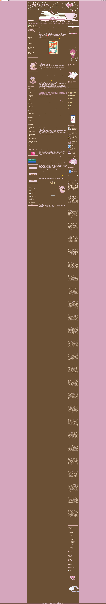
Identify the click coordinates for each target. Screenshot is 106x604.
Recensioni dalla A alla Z (35, 23)
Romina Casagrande (74, 488)
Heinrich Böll (73, 293)
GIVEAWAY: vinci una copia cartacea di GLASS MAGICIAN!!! (74, 142)
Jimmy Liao (71, 419)
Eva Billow (72, 287)
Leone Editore (31, 117)
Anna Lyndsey (73, 341)
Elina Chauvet (73, 373)
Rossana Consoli (75, 490)
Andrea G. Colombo (71, 277)
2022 (70, 550)
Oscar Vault (70, 243)
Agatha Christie (70, 247)
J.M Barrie (76, 411)
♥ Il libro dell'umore (31, 47)
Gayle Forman (75, 290)
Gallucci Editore (31, 139)
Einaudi (69, 223)
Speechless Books (74, 228)
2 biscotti (72, 201)
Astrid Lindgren (70, 249)
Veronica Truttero (74, 274)
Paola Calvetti (70, 313)
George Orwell (70, 291)
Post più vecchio (64, 227)
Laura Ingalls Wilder (75, 302)
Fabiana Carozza (70, 384)
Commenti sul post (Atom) (54, 230)
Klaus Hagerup (74, 433)
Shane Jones (76, 499)
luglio (71, 544)
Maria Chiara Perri (71, 307)
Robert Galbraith (73, 315)
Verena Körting (75, 515)
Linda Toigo (73, 304)
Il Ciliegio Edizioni (76, 407)
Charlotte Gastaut (72, 358)
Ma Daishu (76, 444)
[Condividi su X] (53, 195)
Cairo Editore (31, 124)
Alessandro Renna (73, 330)
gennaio (71, 548)
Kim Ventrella (75, 431)
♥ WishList (29, 49)
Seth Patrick (72, 499)
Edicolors (30, 135)
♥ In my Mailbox (30, 43)
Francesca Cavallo (71, 288)
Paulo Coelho (75, 473)
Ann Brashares (75, 340)
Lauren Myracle (75, 437)
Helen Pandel (73, 405)
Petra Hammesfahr (70, 476)
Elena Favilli (73, 372)
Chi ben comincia (73, 188)
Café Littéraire (55, 23)
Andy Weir (72, 339)
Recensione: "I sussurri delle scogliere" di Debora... (72, 538)
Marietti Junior (51, 197)
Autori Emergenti (45, 23)
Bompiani (30, 93)
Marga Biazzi (70, 306)
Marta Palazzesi (73, 308)
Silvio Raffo (72, 501)
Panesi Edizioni (70, 269)
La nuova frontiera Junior (33, 138)
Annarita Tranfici (70, 248)
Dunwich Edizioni (32, 134)
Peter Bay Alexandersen (74, 475)
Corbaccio (30, 110)
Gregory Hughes (70, 399)
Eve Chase (76, 287)
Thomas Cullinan (70, 510)
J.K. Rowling (71, 203)
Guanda (30, 109)
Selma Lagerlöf (71, 318)
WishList (69, 215)
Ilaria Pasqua (70, 213)
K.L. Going (76, 425)
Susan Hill (75, 321)
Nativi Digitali (31, 142)
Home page (30, 23)
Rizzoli (30, 92)
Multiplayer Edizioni (32, 128)
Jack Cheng (70, 412)
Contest (70, 282)
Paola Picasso (70, 471)
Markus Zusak (75, 451)
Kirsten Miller (73, 432)
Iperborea (69, 209)
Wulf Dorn (69, 326)
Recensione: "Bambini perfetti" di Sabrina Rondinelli (73, 542)
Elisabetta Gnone (71, 200)
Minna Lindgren (76, 241)
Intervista (76, 202)
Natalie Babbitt (72, 267)
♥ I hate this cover (31, 51)
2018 (70, 555)
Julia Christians (73, 424)
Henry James (74, 294)
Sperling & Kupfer (32, 96)
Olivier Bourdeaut (74, 268)
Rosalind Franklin (75, 489)
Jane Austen (76, 224)
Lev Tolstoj (72, 439)
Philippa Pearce (75, 476)
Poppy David (72, 478)
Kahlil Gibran (70, 426)
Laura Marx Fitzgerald (71, 260)
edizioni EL (76, 326)
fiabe (69, 275)
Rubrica (69, 181)
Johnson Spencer (75, 420)
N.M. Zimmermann (74, 464)
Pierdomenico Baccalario (71, 314)
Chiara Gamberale (74, 222)
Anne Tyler (73, 344)
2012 (70, 563)
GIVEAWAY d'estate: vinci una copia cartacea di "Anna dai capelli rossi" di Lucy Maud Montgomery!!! (72, 129)
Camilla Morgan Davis (71, 353)
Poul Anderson (76, 478)
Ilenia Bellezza (70, 408)
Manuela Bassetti (76, 305)
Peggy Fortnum (70, 474)
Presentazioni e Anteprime (73, 187)
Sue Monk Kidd (70, 321)
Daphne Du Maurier (70, 365)
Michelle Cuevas (71, 461)
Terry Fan (74, 229)
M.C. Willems (75, 240)
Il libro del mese (76, 217)
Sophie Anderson (75, 504)
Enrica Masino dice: (33, 187)
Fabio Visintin (73, 385)
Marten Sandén (75, 452)
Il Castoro (72, 407)
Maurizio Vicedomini (71, 457)
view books (76, 175)
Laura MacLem (75, 436)
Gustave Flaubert (75, 399)
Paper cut (69, 472)
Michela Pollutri (76, 460)
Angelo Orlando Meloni (71, 278)
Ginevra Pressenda (70, 394)
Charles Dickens (76, 280)
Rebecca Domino (74, 221)
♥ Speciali (29, 48)
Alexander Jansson (74, 332)
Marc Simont (73, 445)
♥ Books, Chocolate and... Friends (33, 44)
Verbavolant (31, 137)
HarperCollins (69, 293)
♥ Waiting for (30, 45)
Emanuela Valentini (70, 254)
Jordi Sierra (75, 422)
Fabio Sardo (69, 385)
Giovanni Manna (73, 395)
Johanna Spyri (75, 419)
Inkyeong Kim (74, 408)
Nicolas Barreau (75, 242)
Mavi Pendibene (74, 458)
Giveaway (69, 199)
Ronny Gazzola (70, 489)
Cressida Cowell (75, 282)
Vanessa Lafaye (75, 514)
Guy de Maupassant (71, 400)
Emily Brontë (76, 254)
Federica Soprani (73, 386)
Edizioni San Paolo (70, 371)
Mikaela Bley (75, 461)
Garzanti (30, 103)
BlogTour (69, 211)
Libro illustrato (47, 197)
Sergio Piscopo (75, 319)
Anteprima (75, 248)
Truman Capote (73, 511)
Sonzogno (69, 222)
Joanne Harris (73, 236)
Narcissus (74, 465)
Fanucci (76, 212)
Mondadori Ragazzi (70, 266)
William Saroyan (75, 517)
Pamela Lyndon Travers (74, 470)
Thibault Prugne (75, 509)
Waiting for (74, 194)
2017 (70, 556)
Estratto (69, 184)
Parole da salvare (73, 472)
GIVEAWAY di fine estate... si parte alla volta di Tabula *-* (74, 133)
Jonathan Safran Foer (70, 422)
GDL (73, 196)
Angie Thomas (70, 340)
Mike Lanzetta (70, 462)
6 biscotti (73, 195)
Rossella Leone (75, 316)
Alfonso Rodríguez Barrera (72, 334)
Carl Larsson (75, 354)
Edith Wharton (75, 370)
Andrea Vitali (76, 277)
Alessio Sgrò (73, 331)
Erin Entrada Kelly (73, 381)
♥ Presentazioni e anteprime (32, 39)
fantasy (70, 327)
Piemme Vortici (75, 313)
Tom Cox (69, 273)
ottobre (71, 531)
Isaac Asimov (71, 409)
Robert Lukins (73, 485)
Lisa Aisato (76, 304)
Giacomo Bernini (75, 291)
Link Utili (71, 23)
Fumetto (69, 392)
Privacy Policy (67, 23)
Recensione (55, 197)
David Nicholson (70, 367)
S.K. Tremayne (75, 491)
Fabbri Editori (31, 95)
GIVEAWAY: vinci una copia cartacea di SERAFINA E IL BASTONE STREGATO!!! (74, 153)
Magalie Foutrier (71, 305)
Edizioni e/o (31, 120)
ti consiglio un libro (74, 327)
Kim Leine (72, 431)
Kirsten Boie (69, 432)
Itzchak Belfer (76, 410)
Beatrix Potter (75, 249)
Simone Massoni (72, 503)
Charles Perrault (71, 281)
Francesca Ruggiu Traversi (73, 234)
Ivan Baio (70, 411)
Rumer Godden (70, 317)
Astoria (30, 121)
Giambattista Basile (70, 393)
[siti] (33, 154)
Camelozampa (74, 211)
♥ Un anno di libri (31, 56)
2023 (70, 527)
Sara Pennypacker (74, 496)
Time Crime (74, 510)
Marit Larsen (73, 450)
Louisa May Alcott (73, 263)
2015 (70, 559)
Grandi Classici (75, 398)
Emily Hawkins (71, 379)
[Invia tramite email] (51, 195)
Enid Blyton (74, 380)
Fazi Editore (31, 125)
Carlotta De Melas (74, 356)
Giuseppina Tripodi (70, 398)
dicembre (71, 528)
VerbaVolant (69, 274)
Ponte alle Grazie (31, 127)
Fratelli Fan (69, 235)
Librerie (75, 439)
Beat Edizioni (31, 106)
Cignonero (73, 360)
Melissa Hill (72, 459)
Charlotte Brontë (76, 281)
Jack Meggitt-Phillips (75, 412)
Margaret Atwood (76, 306)
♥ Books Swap (30, 46)
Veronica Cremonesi (70, 516)
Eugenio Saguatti (75, 383)
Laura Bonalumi (70, 302)
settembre (71, 532)
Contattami (63, 23)
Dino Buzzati (75, 368)
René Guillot (69, 483)
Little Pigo (70, 569)
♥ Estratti (29, 38)
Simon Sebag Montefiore (71, 502)
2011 (70, 564)
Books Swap (70, 250)
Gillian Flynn (75, 393)
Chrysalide (30, 116)
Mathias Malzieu (70, 241)
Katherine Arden (75, 300)
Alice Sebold (75, 247)
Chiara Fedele (73, 359)
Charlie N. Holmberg (74, 215)
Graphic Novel (74, 216)
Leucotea (74, 303)
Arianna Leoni (70, 347)
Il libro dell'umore (74, 208)
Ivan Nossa (73, 411)
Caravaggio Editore (70, 354)
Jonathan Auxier (75, 421)
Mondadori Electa (74, 265)
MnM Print (73, 463)
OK (64, 603)
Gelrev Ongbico (74, 392)
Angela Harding (76, 339)
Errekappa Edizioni (74, 382)
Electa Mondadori (31, 130)
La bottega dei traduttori (33, 141)
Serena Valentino (70, 319)
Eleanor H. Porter (75, 251)
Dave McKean (75, 365)
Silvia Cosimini (71, 500)
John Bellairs (70, 420)
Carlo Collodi (69, 355)
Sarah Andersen (70, 497)
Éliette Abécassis (70, 328)
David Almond (75, 366)
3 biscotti (43, 197)
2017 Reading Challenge (73, 169)
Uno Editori (72, 513)
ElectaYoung (71, 252)
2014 (70, 560)
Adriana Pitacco (75, 328)
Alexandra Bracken (75, 276)
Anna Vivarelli (72, 342)
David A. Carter (70, 366)
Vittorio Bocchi (75, 516)
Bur (75, 198)
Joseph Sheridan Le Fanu (71, 423)
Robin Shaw (69, 488)
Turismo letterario (73, 512)
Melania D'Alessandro (71, 264)
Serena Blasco (75, 318)
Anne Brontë (73, 343)
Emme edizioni (70, 380)
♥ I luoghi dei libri (30, 53)
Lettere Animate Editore (71, 227)
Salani (69, 191)
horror (71, 275)
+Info (62, 603)
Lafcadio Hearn (75, 435)
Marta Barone (70, 452)
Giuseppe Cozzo (70, 292)
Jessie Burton (70, 418)
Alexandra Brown (70, 333)
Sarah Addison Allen (75, 317)
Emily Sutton (75, 379)
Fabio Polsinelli (75, 384)
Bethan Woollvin (71, 280)
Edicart (69, 370)
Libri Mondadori (31, 88)
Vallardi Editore (31, 123)
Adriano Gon (69, 329)
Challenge (76, 357)
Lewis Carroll (74, 239)
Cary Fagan (73, 357)
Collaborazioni (50, 23)
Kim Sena (75, 301)
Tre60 (30, 145)
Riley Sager (73, 483)
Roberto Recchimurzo (74, 487)
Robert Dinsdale (73, 484)
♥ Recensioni (30, 37)
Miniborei (74, 462)
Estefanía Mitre (70, 383)
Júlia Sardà (73, 425)
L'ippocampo (69, 434)
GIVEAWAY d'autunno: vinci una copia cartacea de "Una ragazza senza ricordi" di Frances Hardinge (72, 147)
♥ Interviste (30, 40)
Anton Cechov (73, 345)
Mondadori (73, 183)
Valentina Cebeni (71, 514)
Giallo (77, 223)
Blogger (60, 602)
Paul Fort (72, 473)
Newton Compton (31, 132)
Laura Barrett (70, 436)
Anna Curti (69, 341)
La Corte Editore (74, 434)
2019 (70, 554)
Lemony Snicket (74, 226)
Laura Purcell (70, 437)
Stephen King (70, 229)
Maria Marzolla (70, 448)
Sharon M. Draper (70, 320)
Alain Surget (73, 329)
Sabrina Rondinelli (60, 197)
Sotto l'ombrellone (73, 190)
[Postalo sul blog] (52, 195)
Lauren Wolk (74, 438)
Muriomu (72, 170)
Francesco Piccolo (73, 289)
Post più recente (42, 227)
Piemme (30, 102)
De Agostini (74, 199)
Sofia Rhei (76, 503)
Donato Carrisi (70, 369)
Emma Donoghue (72, 255)
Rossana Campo (70, 490)
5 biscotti (76, 184)
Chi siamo (59, 23)
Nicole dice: (32, 199)
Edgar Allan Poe (70, 251)
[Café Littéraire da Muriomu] (73, 122)
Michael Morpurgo (71, 460)
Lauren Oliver (70, 438)
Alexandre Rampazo (75, 333)
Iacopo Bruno (72, 406)
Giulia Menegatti (74, 397)
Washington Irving (70, 517)
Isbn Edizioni (72, 410)
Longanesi (30, 114)
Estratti (41, 23)
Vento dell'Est (70, 515)
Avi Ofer (77, 279)
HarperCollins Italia (32, 131)
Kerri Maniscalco (73, 237)
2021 (70, 551)
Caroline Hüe (69, 357)
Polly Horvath (75, 269)
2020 (70, 552)
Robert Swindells (73, 486)
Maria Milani (74, 448)
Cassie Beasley (75, 250)
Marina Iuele (69, 450)
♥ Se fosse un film (31, 54)
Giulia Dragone (73, 396)
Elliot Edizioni (74, 253)
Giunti (30, 99)
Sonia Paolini (70, 504)
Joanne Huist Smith (71, 225)
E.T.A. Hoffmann (75, 369)
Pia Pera (74, 477)
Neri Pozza (30, 107)
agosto (71, 533)
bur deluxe (73, 326)
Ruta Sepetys (70, 491)
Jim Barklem (74, 418)
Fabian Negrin (70, 216)
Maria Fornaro (75, 447)
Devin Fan (72, 368)
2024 (70, 526)
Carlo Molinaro (73, 355)
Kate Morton (69, 300)
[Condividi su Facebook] (53, 195)
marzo (71, 547)
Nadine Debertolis (70, 465)
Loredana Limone (70, 240)
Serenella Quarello (73, 498)
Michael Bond (76, 459)
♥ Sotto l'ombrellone (31, 52)
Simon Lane (75, 501)
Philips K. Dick (70, 477)
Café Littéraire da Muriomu (73, 114)
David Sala (74, 367)
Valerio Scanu (74, 273)
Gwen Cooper (75, 292)
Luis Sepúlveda (72, 444)
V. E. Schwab (76, 513)
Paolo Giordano (75, 471)
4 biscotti (76, 182)
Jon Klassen (69, 421)
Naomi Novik (76, 266)
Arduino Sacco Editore (74, 346)
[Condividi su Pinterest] (54, 195)
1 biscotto (74, 275)
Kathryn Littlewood (70, 301)
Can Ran (76, 353)
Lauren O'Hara (70, 303)
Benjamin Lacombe (73, 210)
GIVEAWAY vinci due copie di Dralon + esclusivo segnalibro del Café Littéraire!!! (74, 138)
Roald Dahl (74, 214)
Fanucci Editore (31, 113)
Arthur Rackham (75, 347)
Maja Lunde (70, 445)
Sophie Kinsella (75, 320)
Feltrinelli (30, 100)
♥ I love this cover (31, 50)
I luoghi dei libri (71, 224)
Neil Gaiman (70, 242)
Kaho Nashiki (74, 426)
